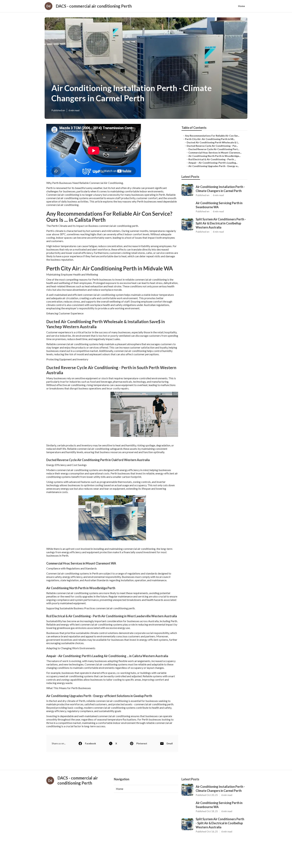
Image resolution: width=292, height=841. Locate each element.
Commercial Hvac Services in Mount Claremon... (214, 152)
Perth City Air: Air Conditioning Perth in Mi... (210, 139)
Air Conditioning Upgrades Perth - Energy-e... (213, 166)
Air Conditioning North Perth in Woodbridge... (214, 155)
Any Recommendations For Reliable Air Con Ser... (212, 135)
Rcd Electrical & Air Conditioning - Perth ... (212, 159)
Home (241, 6)
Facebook (90, 743)
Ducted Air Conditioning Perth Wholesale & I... (213, 142)
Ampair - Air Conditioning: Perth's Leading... (212, 162)
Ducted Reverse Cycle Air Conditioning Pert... (213, 149)
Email (170, 743)
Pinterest (141, 743)
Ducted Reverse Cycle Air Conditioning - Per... (212, 145)
